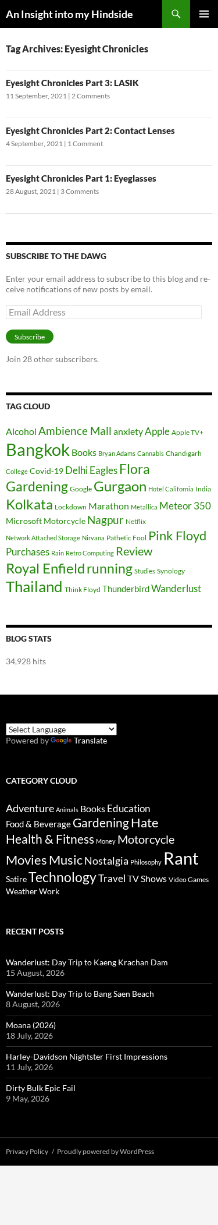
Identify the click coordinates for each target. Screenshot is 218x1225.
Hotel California (171, 489)
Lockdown (71, 506)
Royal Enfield (45, 568)
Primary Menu (204, 14)
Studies (144, 571)
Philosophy (146, 862)
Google (81, 488)
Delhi (76, 470)
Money (106, 841)
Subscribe (30, 336)
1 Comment (85, 143)
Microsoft (24, 521)
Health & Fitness (50, 838)
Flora (134, 469)
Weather (21, 891)
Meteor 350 (185, 506)
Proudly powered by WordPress (105, 1151)
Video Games (189, 879)
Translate (90, 740)
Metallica (144, 507)
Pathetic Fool (126, 537)
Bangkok (38, 449)
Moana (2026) (31, 1025)
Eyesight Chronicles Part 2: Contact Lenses (90, 130)
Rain (57, 553)
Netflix (136, 521)
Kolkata (29, 504)
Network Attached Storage (43, 537)
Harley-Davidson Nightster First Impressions (86, 1056)
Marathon (108, 505)
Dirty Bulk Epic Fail (41, 1088)
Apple (157, 431)
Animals (67, 809)
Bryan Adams (116, 453)
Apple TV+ (187, 432)
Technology (62, 877)
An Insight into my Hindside (69, 14)
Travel (112, 878)
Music (66, 860)
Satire (16, 879)
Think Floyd (83, 589)
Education (128, 808)
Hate (145, 822)
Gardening (37, 486)
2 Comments (91, 95)
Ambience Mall (75, 430)
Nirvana (93, 537)
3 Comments (79, 191)
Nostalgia (106, 861)
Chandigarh (184, 453)
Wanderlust (176, 588)
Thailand (34, 586)
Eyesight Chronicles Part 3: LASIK (72, 82)
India (203, 488)
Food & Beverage (38, 824)
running (110, 568)
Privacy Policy (27, 1151)
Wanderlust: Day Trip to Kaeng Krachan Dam (87, 962)
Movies (26, 860)
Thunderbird (125, 588)
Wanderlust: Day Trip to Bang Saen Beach (80, 994)
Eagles (103, 470)
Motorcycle (64, 521)
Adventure (30, 808)
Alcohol (21, 431)
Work (49, 891)
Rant (181, 858)
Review (134, 551)
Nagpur (105, 519)
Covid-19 (46, 471)
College (17, 471)
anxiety (128, 431)
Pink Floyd (177, 535)
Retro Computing (90, 553)
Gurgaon (120, 486)
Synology (171, 571)
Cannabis (150, 453)
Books (84, 452)
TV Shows (147, 878)
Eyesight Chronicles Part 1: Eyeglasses (81, 178)
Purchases (27, 552)
